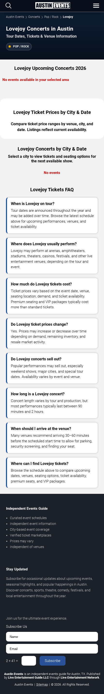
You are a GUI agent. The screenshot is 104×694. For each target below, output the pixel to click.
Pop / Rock (51, 17)
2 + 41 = (12, 661)
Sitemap (42, 684)
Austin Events (15, 17)
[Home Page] (52, 6)
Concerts (34, 17)
